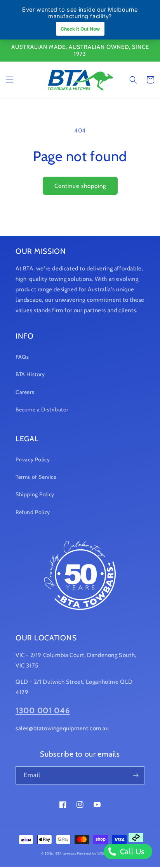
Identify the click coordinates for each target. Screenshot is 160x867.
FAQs (22, 356)
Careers (25, 392)
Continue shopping (80, 185)
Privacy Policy (33, 459)
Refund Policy (33, 512)
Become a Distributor (42, 409)
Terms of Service (36, 476)
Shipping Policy (35, 494)
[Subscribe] (135, 775)
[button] (9, 79)
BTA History (30, 374)
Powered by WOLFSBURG (98, 853)
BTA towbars (66, 853)
